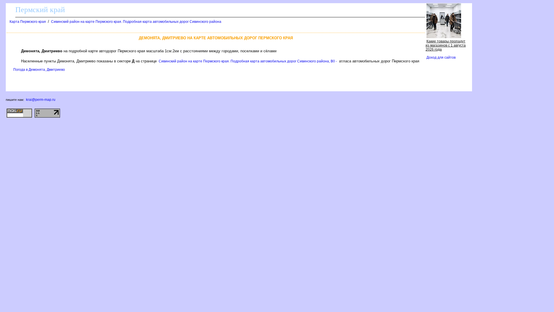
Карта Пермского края (28, 22)
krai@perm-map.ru (40, 100)
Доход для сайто (441, 57)
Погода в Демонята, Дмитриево (39, 70)
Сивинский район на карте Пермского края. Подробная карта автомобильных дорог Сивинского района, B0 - (248, 61)
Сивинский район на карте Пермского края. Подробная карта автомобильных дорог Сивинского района (136, 22)
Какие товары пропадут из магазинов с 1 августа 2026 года (446, 45)
